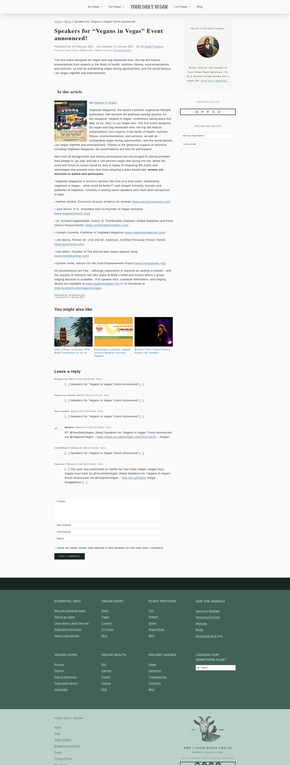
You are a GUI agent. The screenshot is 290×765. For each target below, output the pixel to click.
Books (199, 630)
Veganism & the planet (68, 629)
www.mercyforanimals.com (151, 201)
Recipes (59, 664)
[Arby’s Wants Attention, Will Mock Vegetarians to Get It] (73, 318)
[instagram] (196, 112)
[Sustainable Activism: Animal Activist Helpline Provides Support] (113, 318)
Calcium (106, 670)
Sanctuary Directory (208, 617)
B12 (104, 664)
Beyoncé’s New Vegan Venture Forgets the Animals (152, 351)
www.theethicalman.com (71, 255)
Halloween (155, 670)
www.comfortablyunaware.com (107, 225)
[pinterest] (202, 112)
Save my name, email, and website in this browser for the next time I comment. (110, 547)
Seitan (152, 623)
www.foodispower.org (150, 263)
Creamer (107, 623)
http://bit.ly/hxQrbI (134, 477)
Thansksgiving (157, 677)
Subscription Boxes (66, 683)
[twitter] (213, 112)
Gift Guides (61, 689)
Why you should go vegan (70, 610)
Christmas (155, 683)
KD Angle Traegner (151, 46)
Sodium (106, 683)
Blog (57, 733)
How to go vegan (64, 617)
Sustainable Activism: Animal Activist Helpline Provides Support (112, 352)
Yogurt (105, 617)
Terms (58, 752)
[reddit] (219, 112)
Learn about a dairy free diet (71, 623)
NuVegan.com (61, 379)
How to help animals (66, 636)
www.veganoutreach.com (72, 213)
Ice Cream (108, 629)
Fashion (59, 670)
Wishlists (201, 623)
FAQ (104, 689)
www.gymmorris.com (69, 244)
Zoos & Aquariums (65, 677)
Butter (105, 610)
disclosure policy (122, 50)
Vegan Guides (62, 739)
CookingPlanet (61, 448)
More (105, 636)
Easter (152, 664)
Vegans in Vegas (105, 102)
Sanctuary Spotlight (208, 611)
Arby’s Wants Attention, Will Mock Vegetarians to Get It (72, 351)
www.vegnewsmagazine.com (145, 232)
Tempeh (153, 617)
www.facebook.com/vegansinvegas (77, 288)
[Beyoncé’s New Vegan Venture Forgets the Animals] (154, 318)
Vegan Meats (156, 629)
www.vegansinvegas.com (103, 283)
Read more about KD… (215, 80)
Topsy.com (59, 464)
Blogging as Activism (67, 746)
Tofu (151, 610)
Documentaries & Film (209, 636)
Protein (106, 677)
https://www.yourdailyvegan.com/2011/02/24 (126, 436)
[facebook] (208, 112)
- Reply (98, 379)
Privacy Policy (63, 758)
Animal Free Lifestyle (65, 395)
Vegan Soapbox (62, 411)
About (57, 727)
